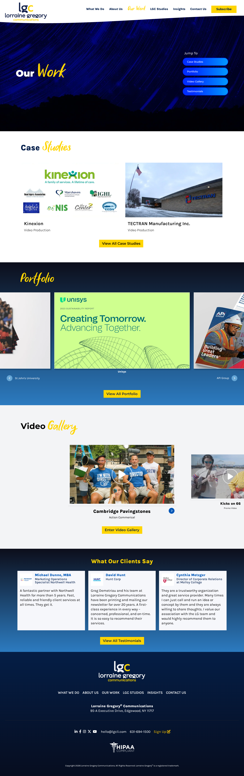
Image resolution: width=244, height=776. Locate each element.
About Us (116, 9)
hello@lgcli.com (113, 732)
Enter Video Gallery (122, 530)
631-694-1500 (140, 732)
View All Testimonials (122, 641)
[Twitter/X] (89, 732)
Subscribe (224, 9)
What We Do (95, 9)
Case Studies (195, 61)
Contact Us (198, 9)
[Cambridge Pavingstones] (122, 474)
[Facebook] (80, 732)
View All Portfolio (122, 394)
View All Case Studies (121, 243)
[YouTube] (95, 732)
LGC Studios (159, 9)
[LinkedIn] (76, 732)
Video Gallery (195, 81)
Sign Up (160, 732)
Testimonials (195, 91)
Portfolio (192, 71)
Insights (179, 9)
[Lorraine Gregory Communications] (26, 11)
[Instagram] (84, 732)
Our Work (136, 9)
